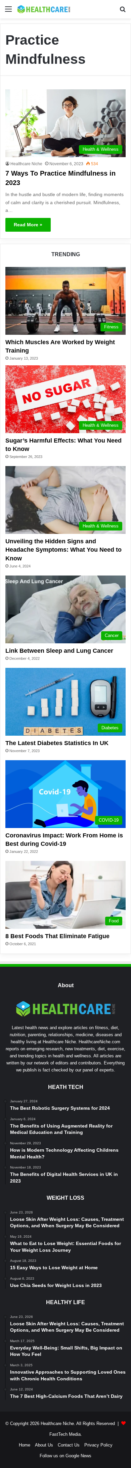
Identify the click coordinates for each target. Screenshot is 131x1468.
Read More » (28, 224)
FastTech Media (65, 1434)
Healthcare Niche (26, 164)
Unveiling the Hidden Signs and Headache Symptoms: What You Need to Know (63, 549)
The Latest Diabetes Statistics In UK (56, 743)
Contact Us (69, 1445)
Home (24, 1445)
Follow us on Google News (65, 1455)
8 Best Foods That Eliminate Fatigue (57, 936)
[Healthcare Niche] (44, 9)
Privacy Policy (98, 1445)
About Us (44, 1445)
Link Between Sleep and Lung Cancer (59, 650)
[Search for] (122, 11)
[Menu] (8, 11)
